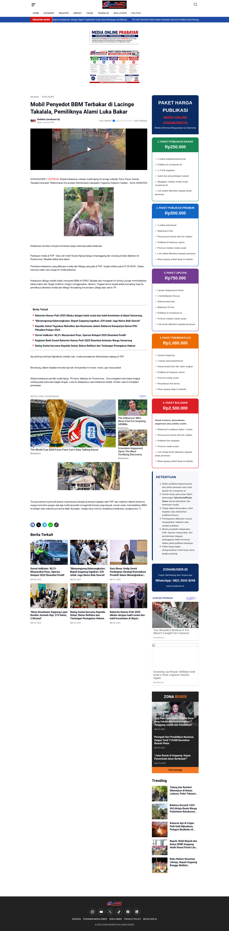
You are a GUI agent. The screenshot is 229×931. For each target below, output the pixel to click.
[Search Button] (195, 5)
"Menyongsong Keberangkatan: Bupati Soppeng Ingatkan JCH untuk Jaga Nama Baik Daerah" (87, 320)
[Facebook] (32, 525)
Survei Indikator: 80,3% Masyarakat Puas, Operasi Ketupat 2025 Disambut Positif (80, 335)
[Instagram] (92, 912)
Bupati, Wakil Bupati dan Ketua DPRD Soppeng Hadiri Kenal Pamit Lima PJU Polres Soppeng (183, 844)
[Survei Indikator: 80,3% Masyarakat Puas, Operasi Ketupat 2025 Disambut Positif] (49, 552)
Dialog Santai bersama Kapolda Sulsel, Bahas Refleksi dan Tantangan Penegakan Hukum (85, 345)
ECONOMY (49, 13)
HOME (36, 13)
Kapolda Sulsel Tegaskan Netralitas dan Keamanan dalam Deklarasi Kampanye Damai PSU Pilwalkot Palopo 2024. (86, 328)
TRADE (89, 13)
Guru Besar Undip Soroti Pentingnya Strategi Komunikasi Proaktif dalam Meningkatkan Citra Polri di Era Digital (128, 572)
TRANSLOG (103, 13)
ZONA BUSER (109, 924)
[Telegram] (44, 525)
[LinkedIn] (137, 912)
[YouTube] (101, 912)
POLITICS (136, 13)
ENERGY (78, 13)
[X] (38, 525)
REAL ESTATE (120, 13)
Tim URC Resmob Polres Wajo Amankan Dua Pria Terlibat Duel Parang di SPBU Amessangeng (150, 19)
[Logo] (114, 903)
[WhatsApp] (50, 525)
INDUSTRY (64, 13)
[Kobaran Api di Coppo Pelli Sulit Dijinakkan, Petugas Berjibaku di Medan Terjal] (159, 829)
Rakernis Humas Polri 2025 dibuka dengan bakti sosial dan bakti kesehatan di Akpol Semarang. (89, 315)
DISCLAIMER (115, 919)
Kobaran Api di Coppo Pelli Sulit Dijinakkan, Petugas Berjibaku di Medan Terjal (182, 826)
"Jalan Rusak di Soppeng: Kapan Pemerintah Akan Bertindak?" (172, 757)
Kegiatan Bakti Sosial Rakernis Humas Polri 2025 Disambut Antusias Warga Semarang (83, 340)
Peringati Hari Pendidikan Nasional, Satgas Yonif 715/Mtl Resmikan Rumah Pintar (174, 740)
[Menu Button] (33, 5)
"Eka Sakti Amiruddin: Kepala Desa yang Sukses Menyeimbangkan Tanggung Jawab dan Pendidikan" (173, 721)
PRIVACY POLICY (132, 919)
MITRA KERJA (150, 919)
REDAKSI (76, 919)
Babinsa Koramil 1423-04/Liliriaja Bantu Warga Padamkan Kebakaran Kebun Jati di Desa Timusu (183, 808)
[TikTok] (119, 912)
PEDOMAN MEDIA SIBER (95, 919)
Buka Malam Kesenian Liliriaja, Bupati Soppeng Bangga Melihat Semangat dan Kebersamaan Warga (183, 862)
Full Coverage (175, 770)
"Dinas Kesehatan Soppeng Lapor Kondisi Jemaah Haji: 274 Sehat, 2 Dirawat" (49, 615)
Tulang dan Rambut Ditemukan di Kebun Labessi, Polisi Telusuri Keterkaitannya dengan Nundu (183, 790)
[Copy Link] (56, 525)
